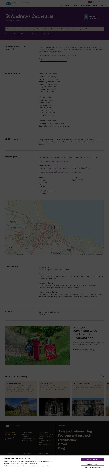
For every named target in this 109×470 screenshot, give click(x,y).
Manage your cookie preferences (17, 458)
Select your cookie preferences (93, 467)
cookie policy (45, 466)
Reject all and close (92, 464)
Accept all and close (92, 459)
